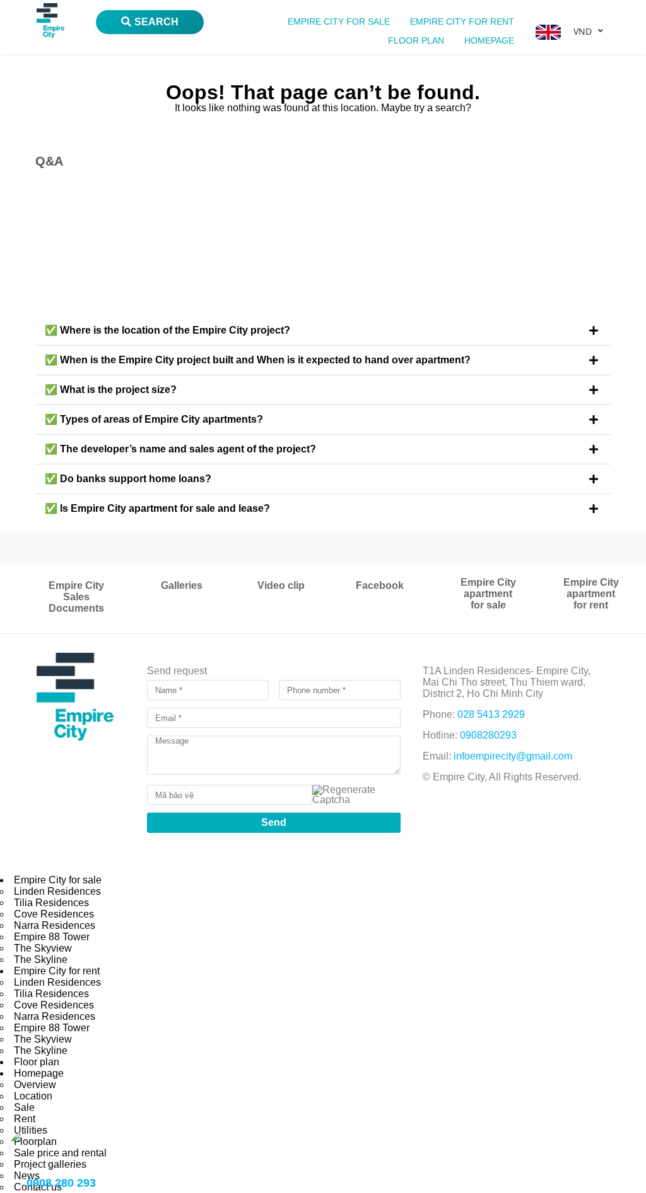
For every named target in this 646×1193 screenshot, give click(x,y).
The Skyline (41, 959)
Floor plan (416, 40)
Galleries (182, 585)
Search (156, 21)
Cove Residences (54, 914)
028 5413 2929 (491, 714)
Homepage (489, 40)
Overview (35, 1084)
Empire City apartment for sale (488, 593)
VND (582, 31)
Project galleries (50, 1164)
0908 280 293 (61, 1183)
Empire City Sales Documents (76, 597)
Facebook (380, 585)
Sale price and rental (60, 1153)
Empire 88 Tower (52, 936)
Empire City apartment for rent (591, 593)
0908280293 (488, 735)
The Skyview (43, 948)
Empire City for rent (462, 21)
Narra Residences (54, 925)
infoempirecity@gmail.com (513, 756)
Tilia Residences (51, 902)
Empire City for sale (339, 21)
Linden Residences (57, 891)
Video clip (281, 585)
